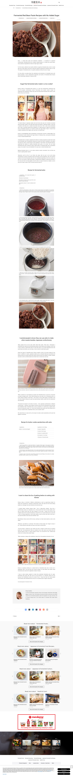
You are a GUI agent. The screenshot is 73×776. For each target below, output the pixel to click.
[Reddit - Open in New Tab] (43, 609)
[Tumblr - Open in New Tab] (36, 609)
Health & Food (61, 5)
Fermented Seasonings (20, 5)
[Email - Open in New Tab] (47, 609)
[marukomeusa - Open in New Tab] (36, 729)
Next (59, 616)
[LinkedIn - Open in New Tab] (33, 609)
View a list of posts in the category (36, 641)
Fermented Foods (12, 5)
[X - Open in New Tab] (29, 609)
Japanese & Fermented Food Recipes (39, 5)
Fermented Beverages (29, 5)
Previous (14, 616)
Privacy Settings (64, 769)
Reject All (63, 771)
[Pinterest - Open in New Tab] (40, 609)
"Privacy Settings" (49, 770)
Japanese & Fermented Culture (52, 5)
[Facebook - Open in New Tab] (26, 609)
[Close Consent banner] (72, 767)
